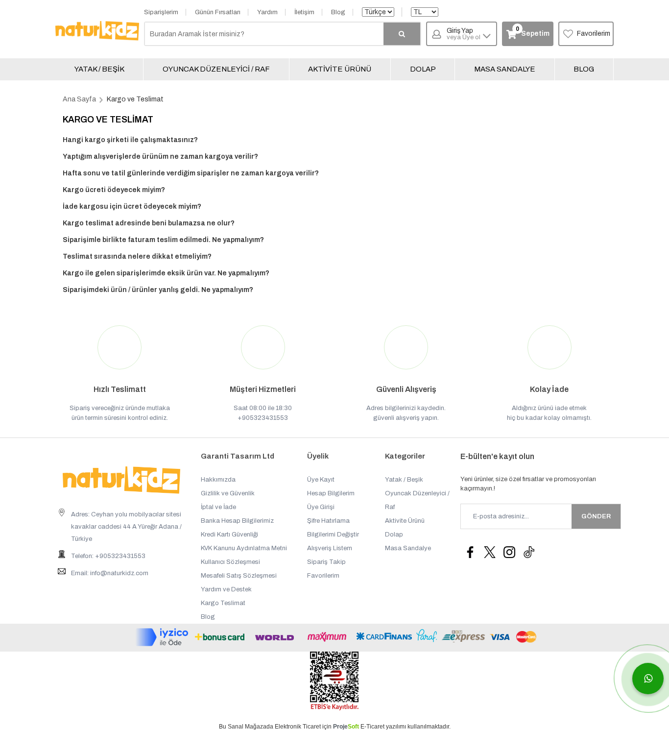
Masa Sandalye (504, 69)
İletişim (304, 12)
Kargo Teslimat (223, 603)
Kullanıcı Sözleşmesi (230, 562)
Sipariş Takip (326, 562)
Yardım (267, 12)
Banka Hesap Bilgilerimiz (237, 520)
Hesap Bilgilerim (331, 493)
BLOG (583, 69)
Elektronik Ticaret (298, 726)
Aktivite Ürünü (339, 69)
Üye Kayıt (320, 479)
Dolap (423, 69)
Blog (338, 12)
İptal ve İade (218, 507)
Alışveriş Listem (329, 548)
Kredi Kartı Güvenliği (229, 534)
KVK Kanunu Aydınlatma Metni (244, 548)
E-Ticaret (372, 726)
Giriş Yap (463, 34)
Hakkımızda (218, 479)
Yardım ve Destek (226, 589)
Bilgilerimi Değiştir (333, 534)
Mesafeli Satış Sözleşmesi (239, 575)
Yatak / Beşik (99, 69)
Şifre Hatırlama (328, 520)
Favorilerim (593, 33)
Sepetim (532, 31)
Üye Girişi (320, 507)
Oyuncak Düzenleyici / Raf (216, 69)
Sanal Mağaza (247, 726)
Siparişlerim (161, 12)
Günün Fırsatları (217, 12)
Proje (346, 726)
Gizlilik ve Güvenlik (228, 493)
